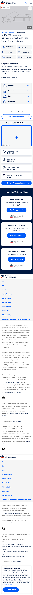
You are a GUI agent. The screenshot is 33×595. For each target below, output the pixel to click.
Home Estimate (7, 294)
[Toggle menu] (30, 3)
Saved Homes (6, 298)
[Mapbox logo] (6, 145)
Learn (4, 290)
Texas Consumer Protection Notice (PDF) (13, 556)
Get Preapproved (16, 210)
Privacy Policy (6, 306)
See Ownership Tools (16, 116)
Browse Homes (16, 259)
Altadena (11, 32)
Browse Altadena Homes (16, 183)
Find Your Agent (16, 235)
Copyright (5, 310)
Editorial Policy (7, 315)
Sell (3, 285)
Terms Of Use (6, 302)
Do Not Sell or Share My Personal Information (16, 319)
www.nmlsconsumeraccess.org (11, 382)
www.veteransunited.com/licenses (11, 392)
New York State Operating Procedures (12, 544)
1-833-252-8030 (16, 421)
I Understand (11, 590)
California (4, 32)
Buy (3, 281)
